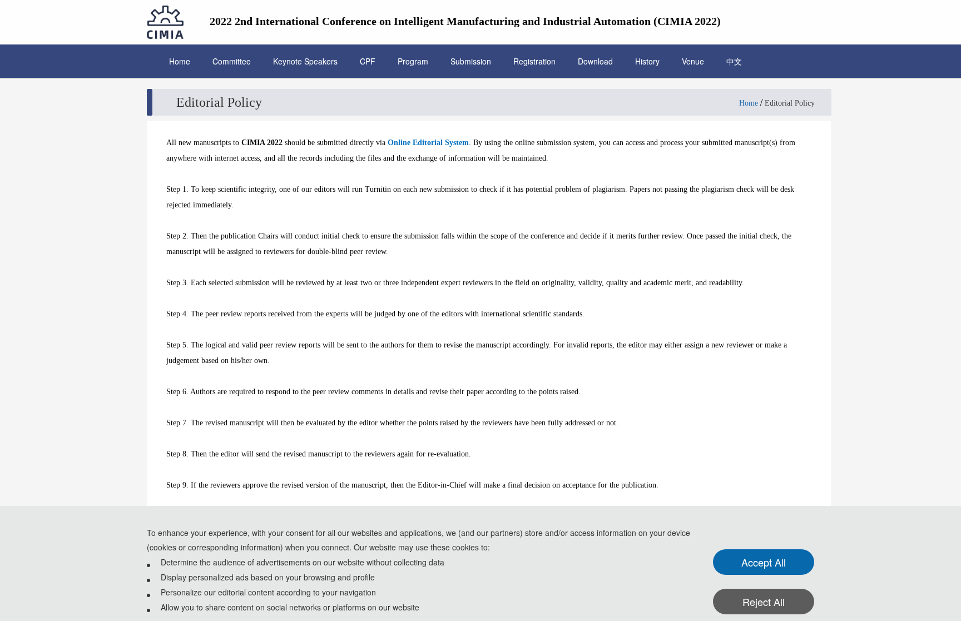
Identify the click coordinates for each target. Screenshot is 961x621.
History (647, 61)
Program (413, 61)
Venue (693, 61)
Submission (470, 61)
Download (595, 61)
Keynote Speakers (305, 61)
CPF (367, 61)
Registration (534, 61)
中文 (734, 61)
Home (179, 61)
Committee (231, 61)
